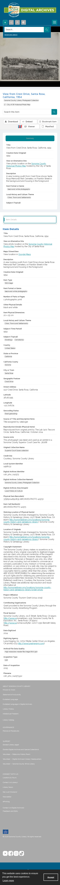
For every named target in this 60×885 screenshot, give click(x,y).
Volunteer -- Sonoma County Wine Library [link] (19, 764)
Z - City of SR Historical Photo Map (17, 105)
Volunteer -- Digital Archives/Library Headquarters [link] (22, 759)
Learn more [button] (8, 880)
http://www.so (10, 618)
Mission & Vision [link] (9, 690)
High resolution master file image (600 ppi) (21, 652)
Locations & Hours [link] (9, 778)
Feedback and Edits (10, 811)
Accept (50, 877)
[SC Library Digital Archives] (30, 10)
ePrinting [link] (6, 802)
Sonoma (8, 365)
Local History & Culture (13, 491)
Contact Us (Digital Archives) (13, 808)
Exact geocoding (11, 414)
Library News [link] (8, 787)
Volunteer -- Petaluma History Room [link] (16, 754)
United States (10, 348)
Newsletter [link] (7, 797)
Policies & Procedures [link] (11, 731)
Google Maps (24, 254)
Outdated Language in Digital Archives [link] (17, 704)
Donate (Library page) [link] (11, 745)
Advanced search (10, 35)
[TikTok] (21, 853)
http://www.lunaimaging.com (31, 643)
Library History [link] (8, 709)
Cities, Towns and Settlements (19, 197)
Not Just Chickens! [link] (10, 792)
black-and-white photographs (19, 189)
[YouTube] (5, 853)
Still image (9, 283)
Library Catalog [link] (8, 720)
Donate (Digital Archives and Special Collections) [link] (21, 749)
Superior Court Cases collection (16, 451)
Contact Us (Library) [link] (10, 782)
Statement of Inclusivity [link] (12, 695)
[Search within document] (54, 112)
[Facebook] (10, 853)
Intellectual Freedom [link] (11, 714)
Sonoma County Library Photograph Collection (21, 100)
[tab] (30, 138)
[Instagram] (16, 853)
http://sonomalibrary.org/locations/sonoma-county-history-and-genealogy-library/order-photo (27, 588)
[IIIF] (20, 126)
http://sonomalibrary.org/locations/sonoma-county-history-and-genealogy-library (26, 521)
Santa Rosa (9, 373)
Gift (6, 660)
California (8, 356)
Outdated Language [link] (10, 699)
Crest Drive (9, 382)
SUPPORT (6, 741)
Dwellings (8, 340)
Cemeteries (19, 340)
